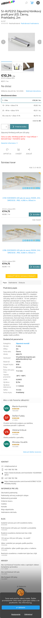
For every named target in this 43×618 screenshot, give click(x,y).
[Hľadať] (26, 3)
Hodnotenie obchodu (9, 512)
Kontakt (4, 507)
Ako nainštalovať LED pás (10, 572)
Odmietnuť (28, 614)
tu (31, 603)
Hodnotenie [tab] (12, 283)
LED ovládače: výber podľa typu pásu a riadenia (18, 548)
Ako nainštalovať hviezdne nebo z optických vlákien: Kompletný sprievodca (20, 566)
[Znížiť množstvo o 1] (9, 128)
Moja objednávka (7, 509)
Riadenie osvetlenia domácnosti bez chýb (16, 533)
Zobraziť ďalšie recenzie (32, 452)
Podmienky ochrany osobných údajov (14, 495)
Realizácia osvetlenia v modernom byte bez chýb (19, 553)
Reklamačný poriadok (9, 498)
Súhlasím (21, 607)
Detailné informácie (8, 143)
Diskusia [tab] (22, 283)
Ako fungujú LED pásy (9, 577)
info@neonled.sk (10, 466)
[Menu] (38, 3)
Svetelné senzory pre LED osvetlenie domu (16, 523)
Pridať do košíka (20, 127)
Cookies (4, 504)
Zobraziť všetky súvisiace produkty (21, 276)
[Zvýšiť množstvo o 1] (9, 125)
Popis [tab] (5, 283)
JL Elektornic (21, 586)
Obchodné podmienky (9, 493)
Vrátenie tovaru (6, 501)
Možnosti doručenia (33, 91)
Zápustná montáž (22, 343)
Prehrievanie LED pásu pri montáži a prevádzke (18, 528)
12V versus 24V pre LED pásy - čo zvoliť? (15, 538)
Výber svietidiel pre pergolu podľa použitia (17, 543)
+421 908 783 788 (10, 469)
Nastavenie (15, 614)
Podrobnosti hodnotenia (30, 23)
